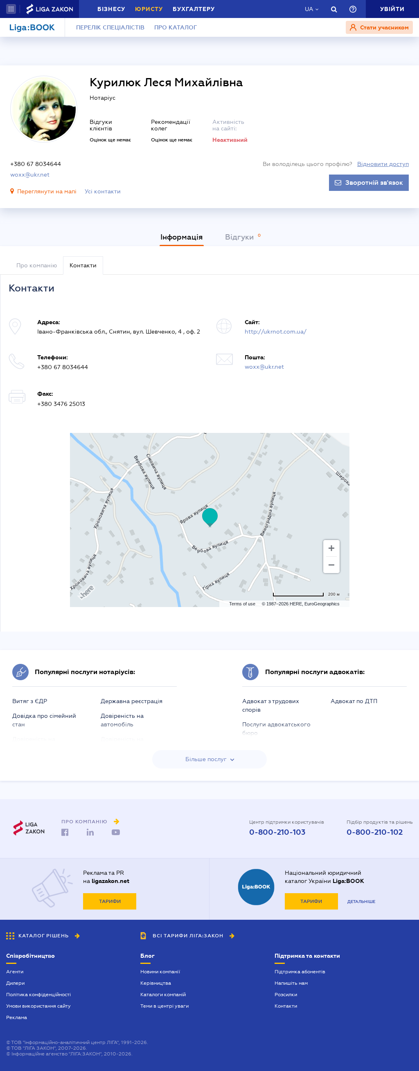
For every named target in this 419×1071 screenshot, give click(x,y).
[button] (11, 9)
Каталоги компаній (163, 994)
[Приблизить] (331, 548)
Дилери (15, 983)
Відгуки (240, 237)
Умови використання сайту (38, 1006)
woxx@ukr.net (30, 174)
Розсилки (286, 994)
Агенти (14, 972)
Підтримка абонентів (300, 972)
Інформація (181, 237)
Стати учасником (383, 27)
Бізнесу (111, 9)
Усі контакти (103, 191)
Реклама (16, 1017)
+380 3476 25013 (61, 404)
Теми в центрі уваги (164, 1006)
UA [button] (309, 9)
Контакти (286, 1006)
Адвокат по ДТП (354, 701)
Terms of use (242, 603)
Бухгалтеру (194, 9)
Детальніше (361, 901)
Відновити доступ (383, 164)
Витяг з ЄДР (29, 701)
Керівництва (155, 983)
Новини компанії (160, 972)
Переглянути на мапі (47, 191)
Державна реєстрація (131, 701)
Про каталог (175, 27)
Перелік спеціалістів (110, 27)
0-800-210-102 (375, 832)
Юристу (149, 9)
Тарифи (110, 901)
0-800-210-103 (277, 832)
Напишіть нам (291, 983)
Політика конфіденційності (38, 994)
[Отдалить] (331, 565)
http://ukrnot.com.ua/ (275, 331)
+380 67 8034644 (35, 164)
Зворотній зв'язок (374, 182)
